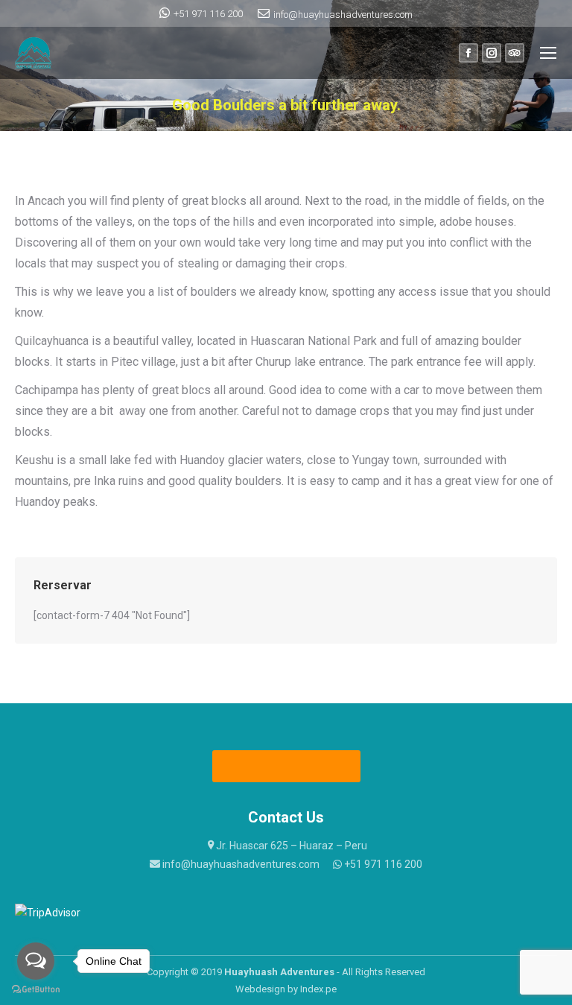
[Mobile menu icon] (548, 53)
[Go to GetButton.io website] (36, 990)
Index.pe (318, 989)
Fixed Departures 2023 (287, 766)
